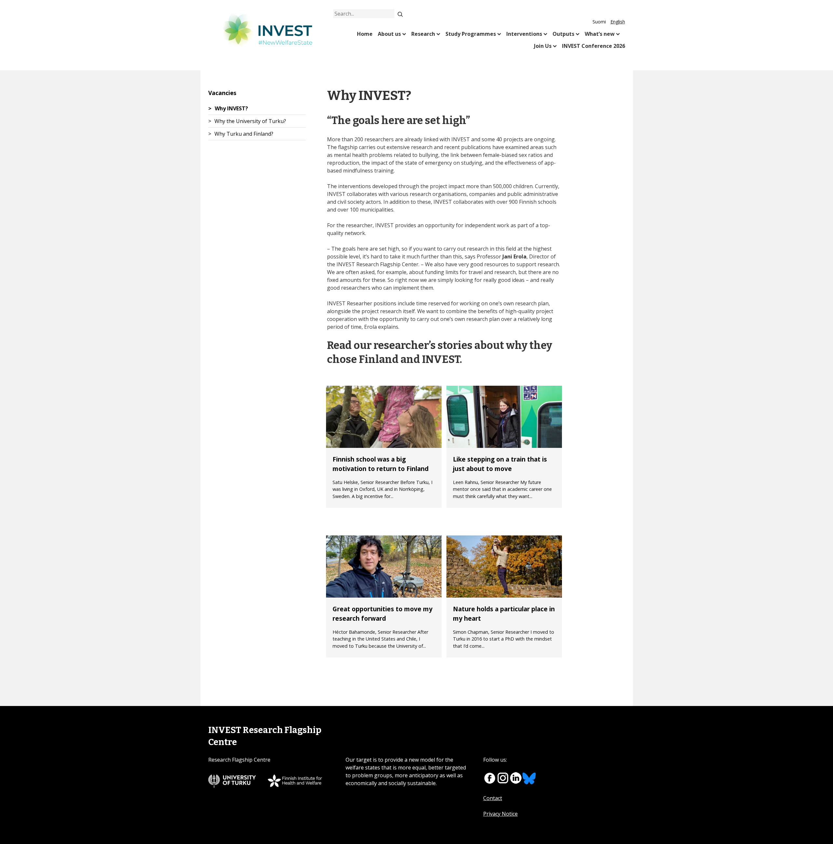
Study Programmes (470, 33)
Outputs (563, 33)
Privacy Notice (500, 813)
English (617, 22)
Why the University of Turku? (250, 121)
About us (389, 33)
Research (423, 33)
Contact (492, 798)
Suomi (599, 22)
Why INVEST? (231, 108)
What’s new (600, 33)
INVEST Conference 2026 (593, 45)
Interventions (524, 33)
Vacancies (222, 93)
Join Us (543, 45)
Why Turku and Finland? (243, 133)
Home (365, 33)
